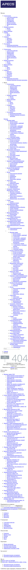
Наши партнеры (8, 31)
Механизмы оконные (12, 492)
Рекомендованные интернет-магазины (17, 46)
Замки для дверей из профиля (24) (16, 384)
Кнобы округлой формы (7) (14, 433)
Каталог (6, 119)
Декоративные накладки (10, 480)
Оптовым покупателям (10, 545)
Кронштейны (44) (11, 485)
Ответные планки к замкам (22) (15, 393)
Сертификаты (10, 21)
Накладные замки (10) (9, 486)
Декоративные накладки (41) (14, 455)
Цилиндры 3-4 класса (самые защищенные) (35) (14, 411)
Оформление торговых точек (11, 548)
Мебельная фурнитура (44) (11, 483)
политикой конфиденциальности (12, 507)
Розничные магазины (12, 45)
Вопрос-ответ (10, 18)
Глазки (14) (10, 469)
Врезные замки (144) (9, 374)
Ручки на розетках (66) (13, 396)
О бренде (6, 36)
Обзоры (6, 536)
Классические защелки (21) (14, 426)
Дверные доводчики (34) (10, 447)
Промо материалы (11, 24)
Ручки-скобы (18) (11, 402)
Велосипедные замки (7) (13, 419)
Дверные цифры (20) (12, 473)
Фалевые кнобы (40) (12, 434)
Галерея (6, 32)
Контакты (9, 42)
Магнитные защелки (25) (13, 427)
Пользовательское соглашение (12, 555)
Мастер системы (11, 22)
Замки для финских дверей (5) (15, 388)
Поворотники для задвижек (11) (15, 466)
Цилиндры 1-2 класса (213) (14, 413)
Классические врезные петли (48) (16, 437)
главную (12, 367)
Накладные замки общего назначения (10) (13, 488)
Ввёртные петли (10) (12, 443)
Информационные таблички (14, 475)
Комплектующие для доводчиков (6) (16, 450)
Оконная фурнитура (9, 490)
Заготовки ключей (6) (12, 416)
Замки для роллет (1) (12, 392)
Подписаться (19, 505)
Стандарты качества (12, 17)
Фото (8, 34)
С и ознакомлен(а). (13, 508)
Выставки (9, 39)
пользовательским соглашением (9, 509)
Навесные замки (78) (9, 417)
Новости (9, 38)
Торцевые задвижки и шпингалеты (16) (13, 461)
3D (7, 25)
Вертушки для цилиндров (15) (15, 415)
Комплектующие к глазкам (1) (15, 471)
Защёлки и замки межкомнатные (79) (13, 423)
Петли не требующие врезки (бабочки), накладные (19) (14, 445)
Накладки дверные (12, 482)
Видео (8, 28)
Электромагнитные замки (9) (11, 493)
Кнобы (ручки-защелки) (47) (11, 431)
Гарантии (6, 523)
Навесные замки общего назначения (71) (13, 421)
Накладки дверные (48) (10, 451)
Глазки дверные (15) (9, 468)
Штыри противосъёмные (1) (14, 478)
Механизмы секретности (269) (12, 409)
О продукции (7, 15)
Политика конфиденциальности (12, 556)
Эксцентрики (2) (11, 479)
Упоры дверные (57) (12, 476)
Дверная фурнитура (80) (10, 472)
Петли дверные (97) (9, 436)
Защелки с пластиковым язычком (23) (17, 424)
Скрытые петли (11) (12, 438)
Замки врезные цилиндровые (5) (15, 375)
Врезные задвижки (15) (13, 459)
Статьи (9, 29)
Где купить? (7, 43)
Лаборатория (10, 20)
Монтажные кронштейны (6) (14, 494)
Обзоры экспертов (9, 27)
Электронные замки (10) (13, 501)
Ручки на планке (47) (12, 398)
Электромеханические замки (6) (15, 500)
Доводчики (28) (11, 448)
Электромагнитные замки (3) (14, 496)
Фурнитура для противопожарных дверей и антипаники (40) (16, 400)
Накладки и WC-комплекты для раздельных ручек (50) (15, 404)
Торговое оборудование (10, 547)
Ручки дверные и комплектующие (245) (14, 395)
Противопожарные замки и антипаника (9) (14, 386)
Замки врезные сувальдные (14, 379)
